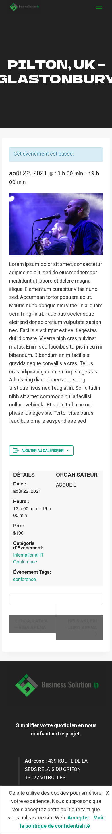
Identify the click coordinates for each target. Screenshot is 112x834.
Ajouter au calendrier (42, 450)
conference (24, 579)
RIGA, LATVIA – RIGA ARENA (31, 624)
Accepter (78, 818)
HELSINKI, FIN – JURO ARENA (81, 624)
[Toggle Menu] (99, 7)
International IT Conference (28, 558)
